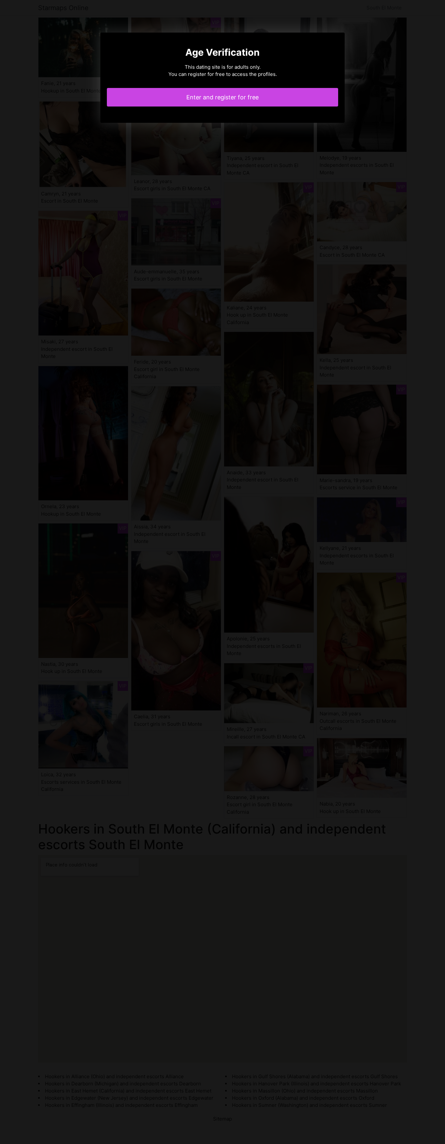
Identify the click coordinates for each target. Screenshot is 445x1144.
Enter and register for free (222, 97)
